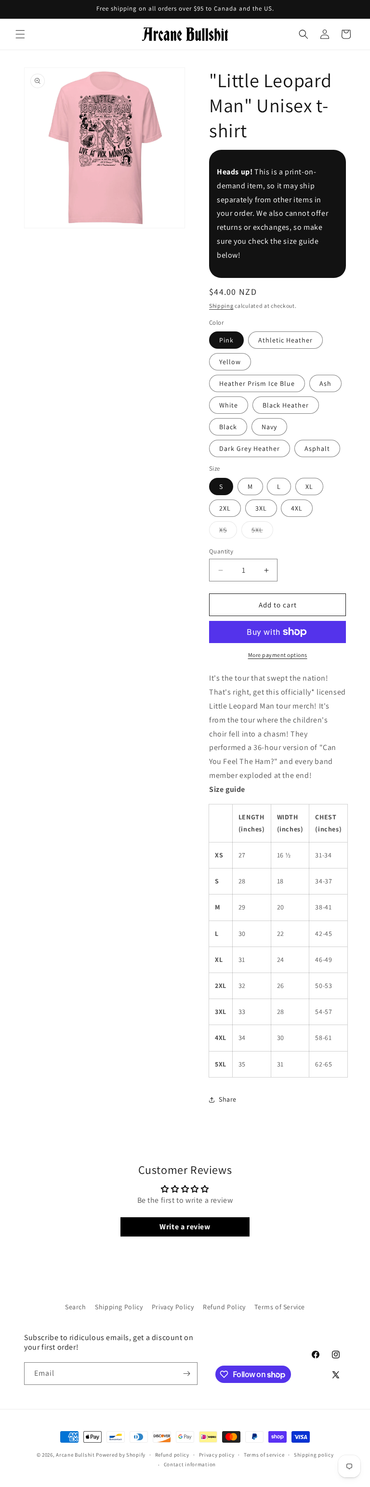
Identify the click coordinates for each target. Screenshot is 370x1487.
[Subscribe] (186, 1373)
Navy (269, 426)
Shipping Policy (119, 1307)
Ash (325, 383)
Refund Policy (224, 1307)
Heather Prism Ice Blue (257, 383)
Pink (226, 340)
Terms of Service (279, 1307)
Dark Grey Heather (249, 448)
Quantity (221, 551)
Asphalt (317, 448)
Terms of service (264, 1454)
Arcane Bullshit (75, 1454)
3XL (261, 508)
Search (75, 1307)
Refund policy (172, 1454)
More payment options (277, 654)
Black (228, 426)
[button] (20, 34)
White (228, 405)
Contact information (190, 1464)
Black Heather (286, 405)
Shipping (221, 305)
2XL (225, 508)
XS (228, 532)
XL (309, 486)
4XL (297, 508)
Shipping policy (314, 1454)
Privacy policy (217, 1454)
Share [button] (228, 1099)
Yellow (230, 361)
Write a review (184, 1227)
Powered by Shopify (120, 1454)
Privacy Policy (173, 1307)
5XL (262, 532)
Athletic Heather (285, 340)
